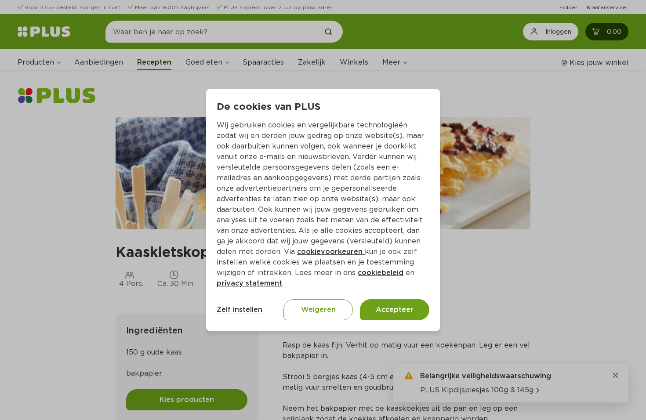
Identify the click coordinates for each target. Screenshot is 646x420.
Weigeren (318, 309)
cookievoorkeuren (331, 251)
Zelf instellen (239, 309)
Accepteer (395, 309)
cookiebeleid (380, 272)
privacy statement (249, 283)
